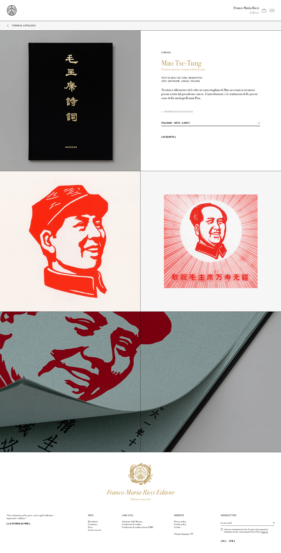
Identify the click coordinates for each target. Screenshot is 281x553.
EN (191, 534)
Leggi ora (264, 532)
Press (90, 527)
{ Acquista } (168, 137)
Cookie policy (180, 524)
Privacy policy (180, 521)
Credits (177, 527)
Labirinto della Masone (132, 521)
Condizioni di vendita (131, 524)
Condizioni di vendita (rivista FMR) (137, 527)
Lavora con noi (94, 530)
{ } (18, 523)
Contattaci (92, 524)
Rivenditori (93, 521)
